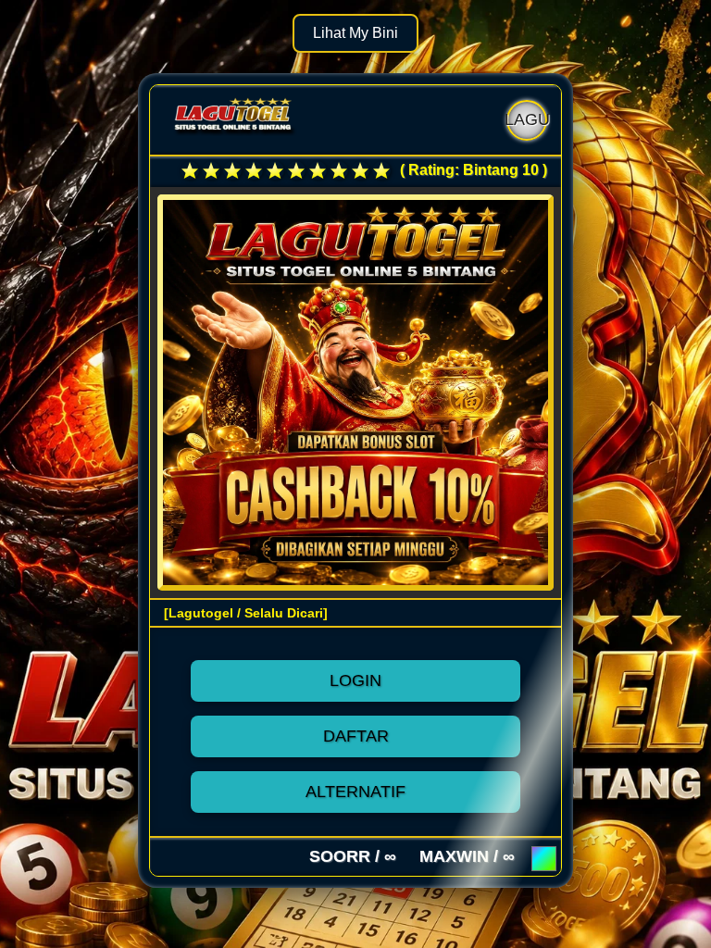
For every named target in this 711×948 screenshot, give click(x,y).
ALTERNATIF (355, 791)
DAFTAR (356, 736)
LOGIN (355, 680)
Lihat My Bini (355, 33)
